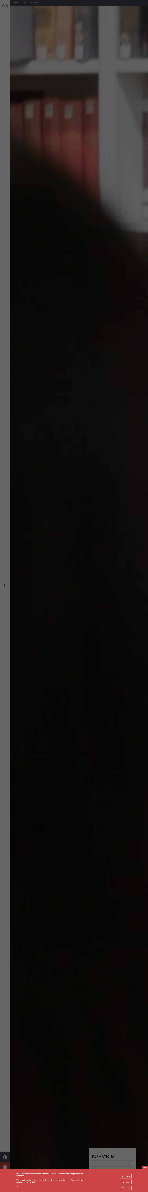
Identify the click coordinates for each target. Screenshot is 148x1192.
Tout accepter (125, 1176)
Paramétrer (126, 1182)
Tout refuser (126, 1188)
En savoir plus (20, 1187)
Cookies (144, 1167)
